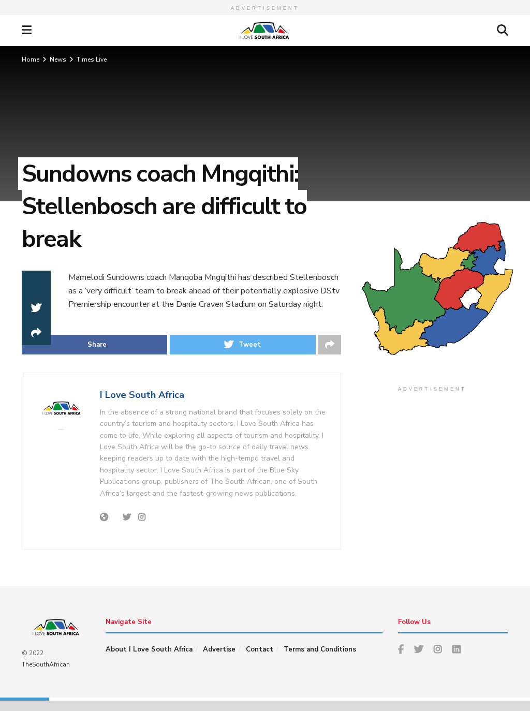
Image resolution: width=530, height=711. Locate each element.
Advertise (219, 649)
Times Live (92, 59)
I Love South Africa (142, 395)
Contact (259, 649)
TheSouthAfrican (46, 664)
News (58, 59)
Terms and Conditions (320, 649)
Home (30, 59)
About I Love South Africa (149, 649)
